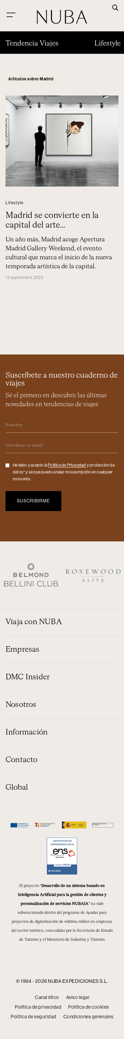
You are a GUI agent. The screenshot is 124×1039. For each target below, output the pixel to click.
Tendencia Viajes (32, 43)
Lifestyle (107, 43)
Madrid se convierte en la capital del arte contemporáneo (52, 225)
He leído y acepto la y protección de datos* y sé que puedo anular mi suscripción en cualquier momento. (64, 472)
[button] (115, 8)
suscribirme (33, 501)
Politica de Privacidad (67, 465)
